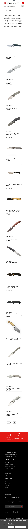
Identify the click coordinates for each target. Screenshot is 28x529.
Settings (4, 527)
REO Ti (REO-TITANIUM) (11, 262)
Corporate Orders (8, 471)
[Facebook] (11, 512)
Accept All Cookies (20, 527)
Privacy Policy (11, 524)
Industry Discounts (8, 470)
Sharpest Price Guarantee (10, 466)
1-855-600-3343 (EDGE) (11, 452)
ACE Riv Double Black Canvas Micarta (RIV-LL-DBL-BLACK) (12, 134)
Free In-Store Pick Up (9, 450)
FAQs (6, 475)
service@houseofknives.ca (11, 454)
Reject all (11, 527)
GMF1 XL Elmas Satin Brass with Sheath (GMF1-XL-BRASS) (13, 339)
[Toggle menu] (5, 6)
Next (14, 422)
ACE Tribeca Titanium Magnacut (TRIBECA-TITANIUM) (13, 413)
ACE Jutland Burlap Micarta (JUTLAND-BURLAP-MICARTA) (12, 238)
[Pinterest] (20, 512)
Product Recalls (8, 473)
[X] (15, 512)
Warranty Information (9, 468)
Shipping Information (9, 462)
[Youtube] (17, 512)
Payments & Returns (9, 464)
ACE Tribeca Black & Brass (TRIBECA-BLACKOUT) (12, 287)
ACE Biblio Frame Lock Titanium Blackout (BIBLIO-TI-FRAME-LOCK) (14, 314)
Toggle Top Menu (14, 0)
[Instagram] (13, 512)
